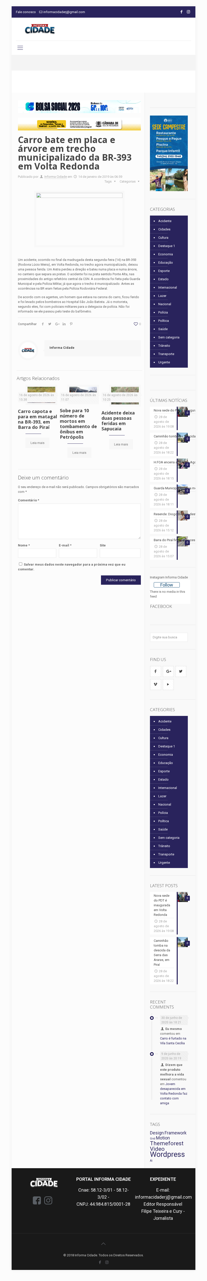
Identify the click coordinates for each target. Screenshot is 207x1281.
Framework (176, 1132)
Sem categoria (168, 337)
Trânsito (164, 346)
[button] (79, 106)
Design (157, 1132)
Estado (163, 279)
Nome (24, 545)
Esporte (164, 271)
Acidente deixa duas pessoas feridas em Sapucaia (118, 421)
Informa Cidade (55, 177)
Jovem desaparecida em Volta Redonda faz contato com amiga (173, 1093)
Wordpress (167, 1154)
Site (103, 545)
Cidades (164, 229)
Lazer (162, 296)
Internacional (167, 287)
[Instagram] (188, 12)
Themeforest (167, 1143)
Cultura (163, 237)
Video (157, 1149)
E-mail (65, 545)
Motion (163, 1137)
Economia (165, 254)
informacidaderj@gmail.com (64, 12)
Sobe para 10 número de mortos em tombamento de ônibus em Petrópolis (78, 423)
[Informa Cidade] (39, 29)
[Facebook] (181, 12)
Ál (151, 1160)
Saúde (163, 329)
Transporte (166, 354)
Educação (165, 262)
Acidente (164, 221)
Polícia (163, 312)
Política (163, 321)
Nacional (164, 304)
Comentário (28, 500)
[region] (79, 106)
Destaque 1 (166, 246)
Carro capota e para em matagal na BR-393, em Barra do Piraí (37, 419)
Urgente (164, 362)
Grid (152, 1138)
